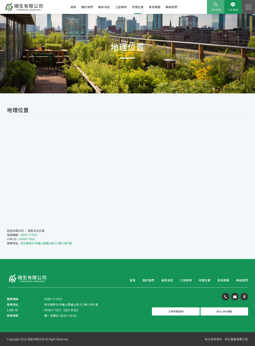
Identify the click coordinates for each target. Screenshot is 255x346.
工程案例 (121, 7)
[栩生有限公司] (23, 7)
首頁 (73, 7)
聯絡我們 (171, 7)
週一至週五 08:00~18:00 (60, 315)
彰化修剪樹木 (213, 339)
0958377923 (27, 239)
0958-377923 (29, 235)
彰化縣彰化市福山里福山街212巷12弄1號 (46, 243)
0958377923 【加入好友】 (62, 310)
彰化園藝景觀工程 (236, 339)
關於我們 (87, 7)
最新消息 (104, 7)
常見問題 (154, 7)
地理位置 (138, 7)
